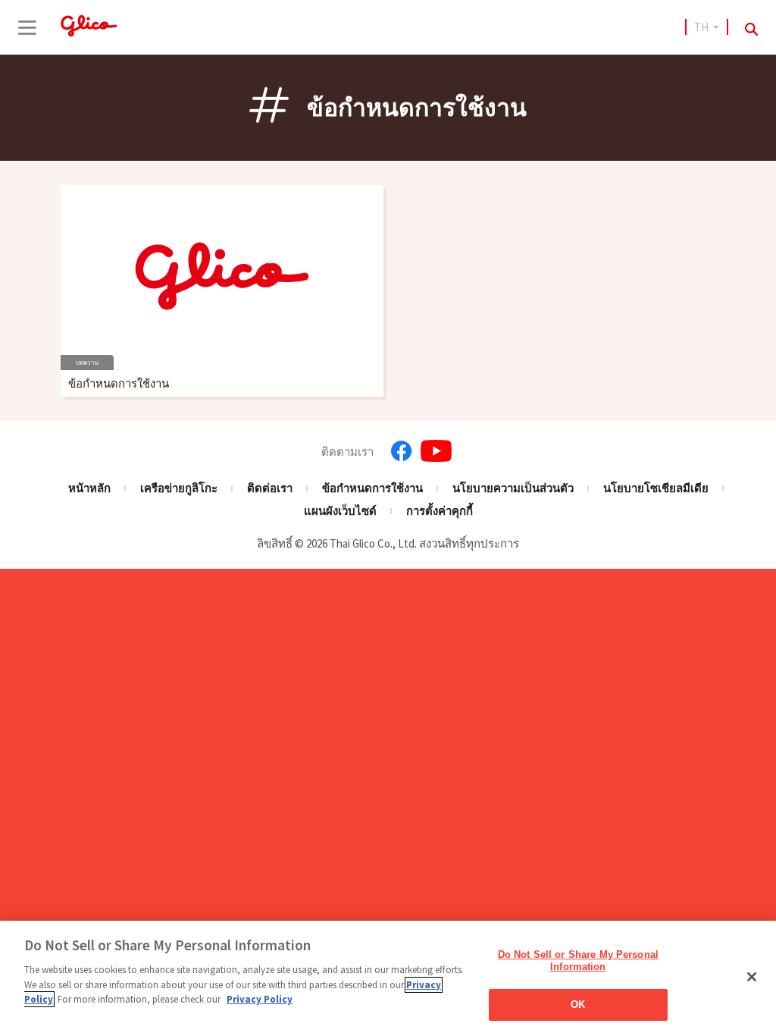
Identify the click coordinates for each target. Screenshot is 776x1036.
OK (578, 1004)
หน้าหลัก (89, 488)
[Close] (751, 977)
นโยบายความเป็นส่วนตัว (513, 488)
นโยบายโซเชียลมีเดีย (656, 488)
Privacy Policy (260, 999)
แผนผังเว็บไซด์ (340, 511)
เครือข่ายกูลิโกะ (178, 488)
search (751, 29)
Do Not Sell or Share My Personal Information (578, 960)
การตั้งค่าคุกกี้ (439, 511)
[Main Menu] (27, 27)
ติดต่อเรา (270, 488)
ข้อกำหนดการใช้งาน (372, 488)
